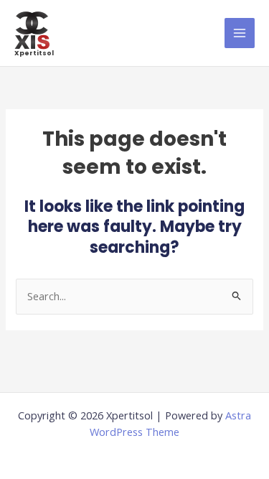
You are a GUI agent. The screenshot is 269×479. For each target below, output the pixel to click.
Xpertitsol (34, 52)
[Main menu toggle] (240, 33)
